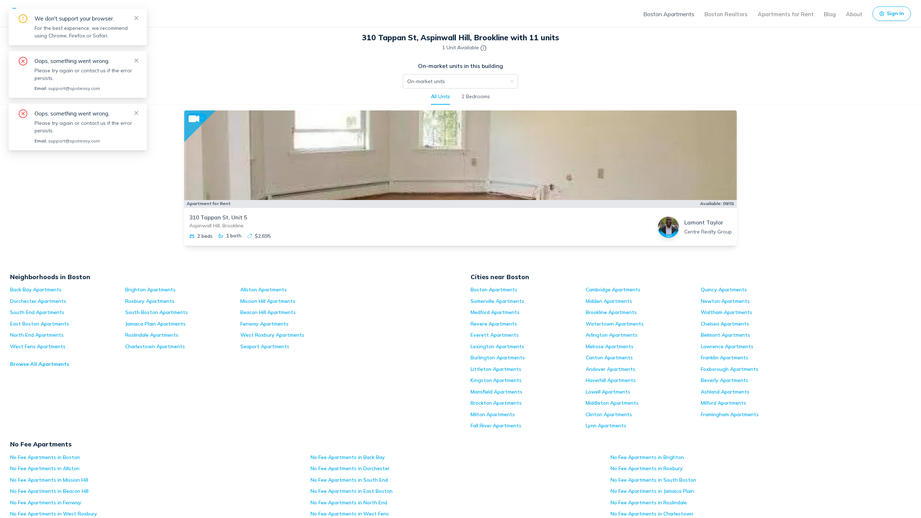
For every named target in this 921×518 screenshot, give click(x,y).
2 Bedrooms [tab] (476, 96)
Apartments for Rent (786, 14)
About (854, 14)
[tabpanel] (460, 183)
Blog (830, 14)
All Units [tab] (440, 96)
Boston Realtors (726, 14)
